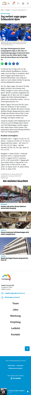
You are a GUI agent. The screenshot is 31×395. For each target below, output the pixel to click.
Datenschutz (11, 365)
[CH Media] (15, 378)
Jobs (15, 309)
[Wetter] (18, 3)
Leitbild (15, 328)
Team (15, 303)
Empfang (15, 322)
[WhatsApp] (2, 63)
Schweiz (8, 10)
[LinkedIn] (17, 63)
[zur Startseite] (4, 3)
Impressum (20, 365)
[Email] (9, 63)
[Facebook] (13, 63)
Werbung (15, 315)
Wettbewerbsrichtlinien (15, 368)
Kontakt (15, 334)
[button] (23, 3)
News (2, 10)
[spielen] (27, 391)
